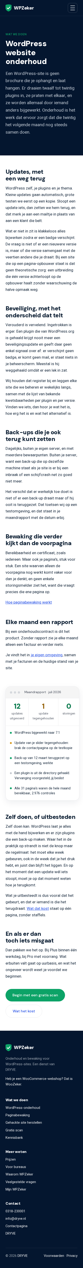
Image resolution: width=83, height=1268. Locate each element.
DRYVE (11, 1233)
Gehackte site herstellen (24, 1122)
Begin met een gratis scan (35, 995)
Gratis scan (14, 1130)
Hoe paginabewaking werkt (29, 602)
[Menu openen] (72, 8)
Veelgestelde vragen (21, 1182)
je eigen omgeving (46, 655)
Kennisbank (14, 1137)
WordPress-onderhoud (23, 1107)
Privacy (72, 1255)
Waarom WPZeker (19, 1174)
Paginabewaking (18, 1115)
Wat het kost (24, 1011)
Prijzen (11, 1159)
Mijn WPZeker (16, 1189)
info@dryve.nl (16, 1218)
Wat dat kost (38, 908)
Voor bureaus (16, 1167)
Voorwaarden (54, 1255)
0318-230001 (15, 1211)
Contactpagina (16, 1226)
